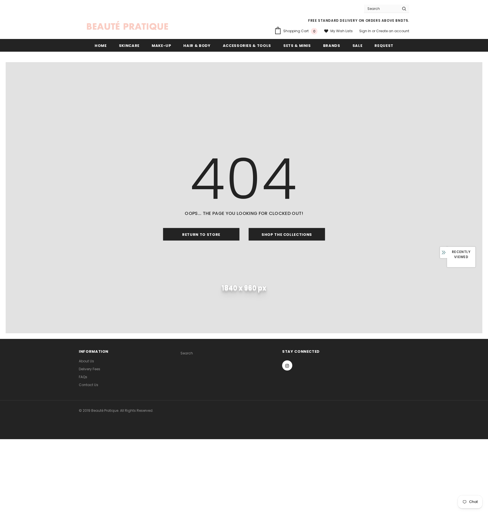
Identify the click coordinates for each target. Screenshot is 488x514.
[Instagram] (287, 365)
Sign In (365, 31)
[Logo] (127, 26)
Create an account (392, 31)
